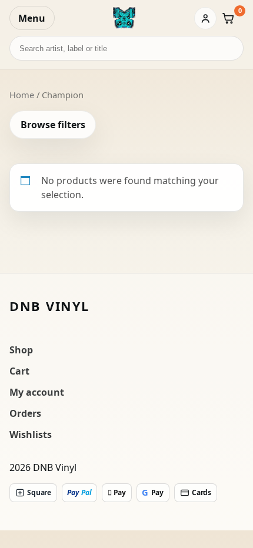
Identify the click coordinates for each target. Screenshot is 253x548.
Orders (25, 413)
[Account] (205, 18)
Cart (19, 371)
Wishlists (30, 434)
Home (21, 95)
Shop (21, 349)
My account (36, 392)
